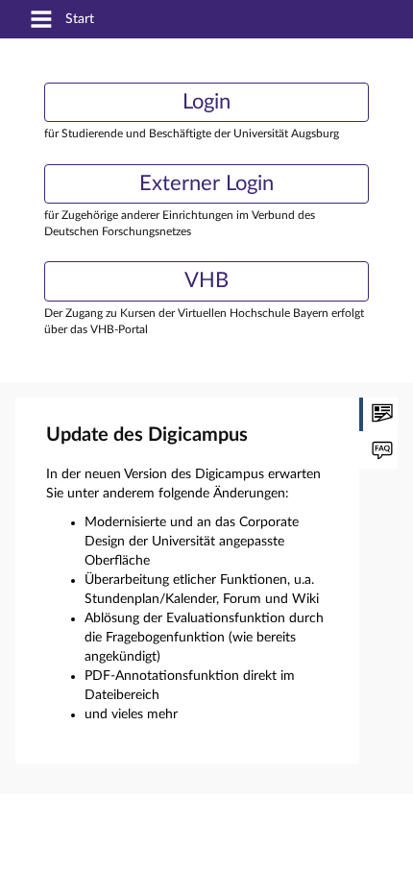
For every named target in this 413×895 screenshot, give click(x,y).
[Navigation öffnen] (41, 21)
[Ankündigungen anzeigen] (378, 414)
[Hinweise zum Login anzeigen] (378, 452)
